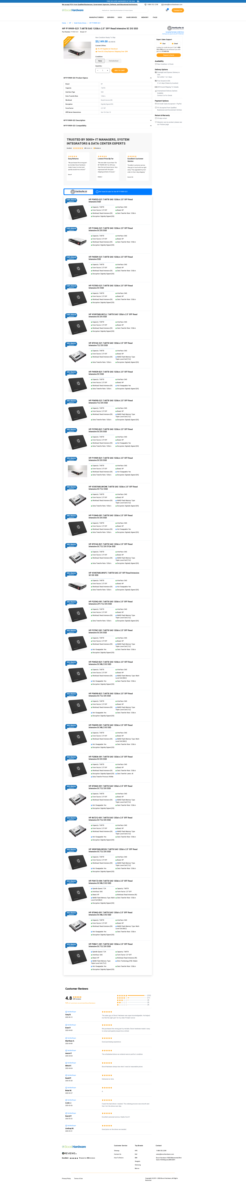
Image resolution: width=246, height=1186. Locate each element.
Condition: (99, 57)
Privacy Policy (66, 1178)
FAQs (155, 17)
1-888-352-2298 (152, 4)
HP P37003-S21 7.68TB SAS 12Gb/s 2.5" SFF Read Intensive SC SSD (111, 286)
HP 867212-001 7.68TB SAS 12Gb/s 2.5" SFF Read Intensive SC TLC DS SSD (110, 819)
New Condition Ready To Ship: (105, 37)
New (100, 61)
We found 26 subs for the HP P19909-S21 (173, 34)
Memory (144, 17)
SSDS (120, 17)
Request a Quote (168, 55)
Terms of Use (78, 1178)
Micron (137, 1168)
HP (70, 23)
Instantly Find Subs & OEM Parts (175, 32)
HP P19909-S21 (95, 23)
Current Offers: (100, 45)
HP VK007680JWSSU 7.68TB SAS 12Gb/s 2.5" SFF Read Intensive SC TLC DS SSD (113, 850)
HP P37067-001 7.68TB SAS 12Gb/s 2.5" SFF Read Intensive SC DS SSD (111, 631)
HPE (136, 1150)
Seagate (137, 1161)
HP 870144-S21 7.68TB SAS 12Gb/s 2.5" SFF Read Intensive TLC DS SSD (111, 344)
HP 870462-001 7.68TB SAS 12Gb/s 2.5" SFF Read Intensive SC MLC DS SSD (110, 913)
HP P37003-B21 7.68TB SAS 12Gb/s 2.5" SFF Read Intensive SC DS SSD (111, 430)
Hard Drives (131, 17)
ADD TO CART (120, 70)
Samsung (138, 1165)
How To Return (118, 1158)
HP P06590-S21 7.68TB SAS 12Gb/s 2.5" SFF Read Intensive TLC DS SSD (111, 401)
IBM (136, 1158)
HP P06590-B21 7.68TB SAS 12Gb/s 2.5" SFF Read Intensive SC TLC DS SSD (111, 694)
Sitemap (116, 1150)
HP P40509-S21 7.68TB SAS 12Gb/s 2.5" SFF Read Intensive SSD (111, 258)
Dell (136, 1154)
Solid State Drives (80, 23)
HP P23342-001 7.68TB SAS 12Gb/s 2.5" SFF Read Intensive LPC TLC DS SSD (111, 602)
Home (64, 23)
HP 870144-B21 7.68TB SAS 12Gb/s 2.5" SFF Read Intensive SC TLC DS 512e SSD (111, 545)
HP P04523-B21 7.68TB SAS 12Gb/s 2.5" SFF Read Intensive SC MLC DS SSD (111, 663)
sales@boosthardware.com (173, 4)
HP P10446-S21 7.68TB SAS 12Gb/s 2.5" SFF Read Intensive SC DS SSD (111, 229)
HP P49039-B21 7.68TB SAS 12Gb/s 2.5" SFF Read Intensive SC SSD (111, 373)
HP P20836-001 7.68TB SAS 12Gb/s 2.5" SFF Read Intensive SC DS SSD (111, 758)
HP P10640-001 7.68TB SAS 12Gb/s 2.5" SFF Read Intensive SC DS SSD (111, 516)
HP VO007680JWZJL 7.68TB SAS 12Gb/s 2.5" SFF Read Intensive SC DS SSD (113, 315)
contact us (178, 10)
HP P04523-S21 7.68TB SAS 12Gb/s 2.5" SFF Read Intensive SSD (111, 200)
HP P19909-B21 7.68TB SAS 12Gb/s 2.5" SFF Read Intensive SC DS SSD (111, 459)
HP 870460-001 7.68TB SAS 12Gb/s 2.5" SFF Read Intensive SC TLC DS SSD (110, 787)
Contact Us (117, 1154)
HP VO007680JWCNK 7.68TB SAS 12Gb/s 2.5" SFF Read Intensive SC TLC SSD (113, 488)
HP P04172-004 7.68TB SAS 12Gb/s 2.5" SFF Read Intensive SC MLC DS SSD (111, 882)
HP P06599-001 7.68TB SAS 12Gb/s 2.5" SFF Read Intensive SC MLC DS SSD (111, 726)
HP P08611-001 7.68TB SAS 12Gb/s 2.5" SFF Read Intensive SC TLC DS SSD (111, 945)
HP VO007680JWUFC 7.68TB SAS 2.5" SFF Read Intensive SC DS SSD (114, 574)
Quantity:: (98, 66)
